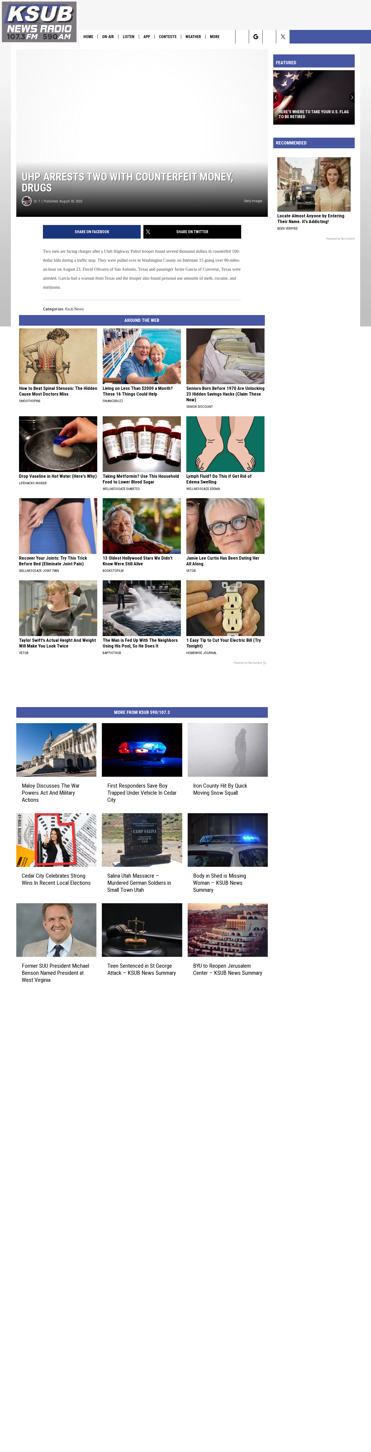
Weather (193, 37)
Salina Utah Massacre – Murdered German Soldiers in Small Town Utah (139, 883)
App (146, 37)
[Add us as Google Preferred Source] (255, 37)
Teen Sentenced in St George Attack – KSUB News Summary (141, 969)
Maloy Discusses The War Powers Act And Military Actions (51, 792)
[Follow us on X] (283, 37)
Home (88, 37)
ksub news (74, 309)
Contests (168, 37)
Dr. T (37, 201)
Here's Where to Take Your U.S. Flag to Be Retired (314, 114)
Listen (128, 37)
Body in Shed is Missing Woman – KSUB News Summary (219, 883)
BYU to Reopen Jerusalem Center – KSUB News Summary (227, 969)
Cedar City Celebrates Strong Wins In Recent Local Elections (56, 879)
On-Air (108, 37)
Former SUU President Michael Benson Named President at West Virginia (55, 973)
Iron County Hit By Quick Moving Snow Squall (220, 789)
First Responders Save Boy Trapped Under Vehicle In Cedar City (142, 792)
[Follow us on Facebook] (269, 37)
